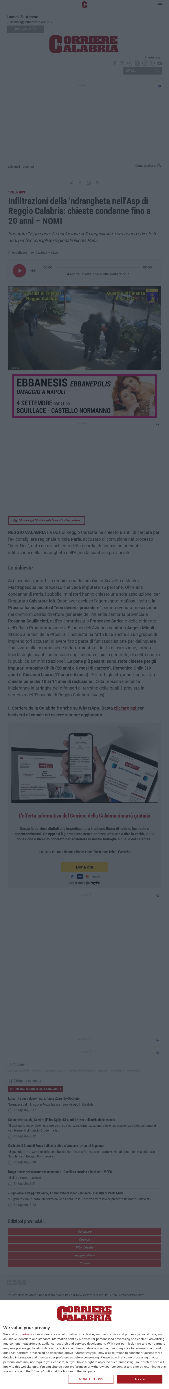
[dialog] (84, 1344)
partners (26, 1334)
